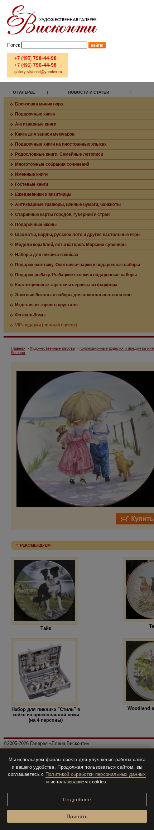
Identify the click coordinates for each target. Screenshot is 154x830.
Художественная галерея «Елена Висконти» (52, 19)
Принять (77, 816)
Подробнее (77, 799)
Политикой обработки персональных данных (95, 773)
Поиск (13, 45)
